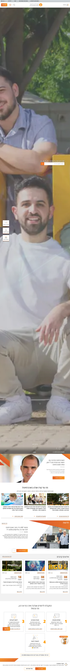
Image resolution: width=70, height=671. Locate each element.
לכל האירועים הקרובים (64, 516)
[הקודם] (63, 448)
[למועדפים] (10, 4)
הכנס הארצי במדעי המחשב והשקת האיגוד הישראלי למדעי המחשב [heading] (36, 582)
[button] (66, 4)
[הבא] (56, 448)
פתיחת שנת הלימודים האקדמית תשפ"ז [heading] (12, 582)
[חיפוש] (14, 5)
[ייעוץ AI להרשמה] (64, 640)
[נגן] (60, 448)
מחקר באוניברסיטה (18, 516)
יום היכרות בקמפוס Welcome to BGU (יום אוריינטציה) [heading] (58, 582)
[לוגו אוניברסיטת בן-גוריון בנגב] (36, 4)
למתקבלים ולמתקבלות (41, 516)
